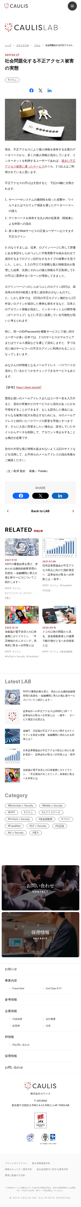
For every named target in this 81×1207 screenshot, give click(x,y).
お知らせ (11, 969)
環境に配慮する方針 (15, 1175)
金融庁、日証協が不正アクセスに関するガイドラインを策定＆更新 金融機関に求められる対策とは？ (48, 734)
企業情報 (11, 1011)
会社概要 (51, 1019)
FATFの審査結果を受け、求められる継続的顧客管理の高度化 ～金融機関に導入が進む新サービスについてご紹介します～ (21, 573)
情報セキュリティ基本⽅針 (18, 1169)
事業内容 (11, 980)
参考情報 (11, 999)
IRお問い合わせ (21, 1044)
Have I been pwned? (28, 387)
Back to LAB (40, 511)
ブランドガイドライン (16, 1163)
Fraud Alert (18, 988)
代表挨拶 (17, 1019)
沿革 (48, 1025)
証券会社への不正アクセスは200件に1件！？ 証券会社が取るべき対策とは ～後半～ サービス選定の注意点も (49, 715)
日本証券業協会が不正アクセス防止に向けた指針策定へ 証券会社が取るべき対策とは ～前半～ (49, 754)
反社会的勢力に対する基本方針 (52, 1169)
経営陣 (16, 1025)
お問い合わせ (14, 1067)
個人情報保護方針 (41, 1163)
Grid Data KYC (54, 988)
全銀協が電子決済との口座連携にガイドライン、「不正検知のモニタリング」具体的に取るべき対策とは (48, 774)
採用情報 (11, 1056)
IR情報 (9, 1036)
